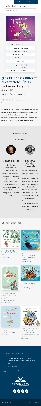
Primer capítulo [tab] (20, 139)
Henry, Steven (5, 302)
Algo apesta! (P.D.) (8, 293)
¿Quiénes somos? (22, 2)
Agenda (23, 6)
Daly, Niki (4, 334)
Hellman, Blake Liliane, (8, 300)
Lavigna (9, 103)
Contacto (32, 2)
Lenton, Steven (26, 261)
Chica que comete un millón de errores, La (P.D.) (29, 330)
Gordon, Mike (10, 160)
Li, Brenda (24, 338)
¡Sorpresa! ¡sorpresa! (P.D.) (8, 331)
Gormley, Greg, (26, 259)
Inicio (8, 6)
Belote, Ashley (25, 288)
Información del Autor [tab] (20, 133)
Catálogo (15, 6)
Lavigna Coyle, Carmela (13, 94)
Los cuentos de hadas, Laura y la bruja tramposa (28, 255)
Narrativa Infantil (28, 100)
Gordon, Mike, (8, 90)
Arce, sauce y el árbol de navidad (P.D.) (9, 253)
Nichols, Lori (5, 257)
